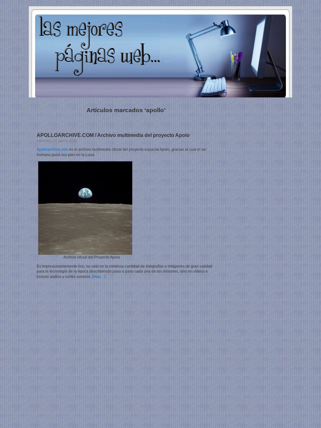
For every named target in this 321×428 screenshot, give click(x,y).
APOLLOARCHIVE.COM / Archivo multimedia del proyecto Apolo (113, 135)
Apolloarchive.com (52, 149)
